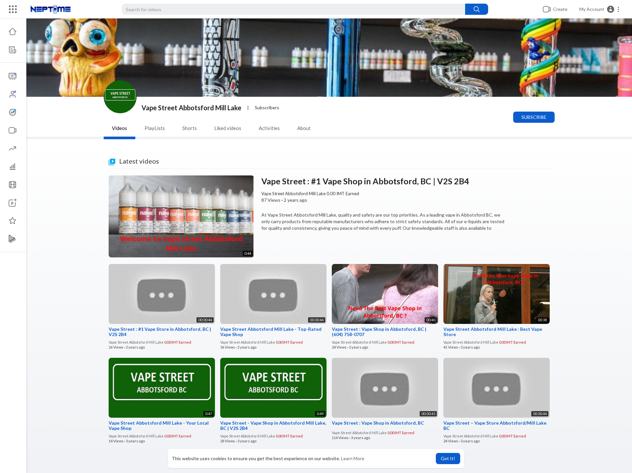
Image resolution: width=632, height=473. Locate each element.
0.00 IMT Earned (343, 193)
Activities (269, 128)
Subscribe (533, 117)
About (304, 128)
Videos (119, 128)
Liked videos (227, 128)
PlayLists (155, 128)
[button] (599, 9)
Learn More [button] (352, 458)
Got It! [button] (448, 458)
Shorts (189, 128)
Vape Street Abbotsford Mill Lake (191, 108)
